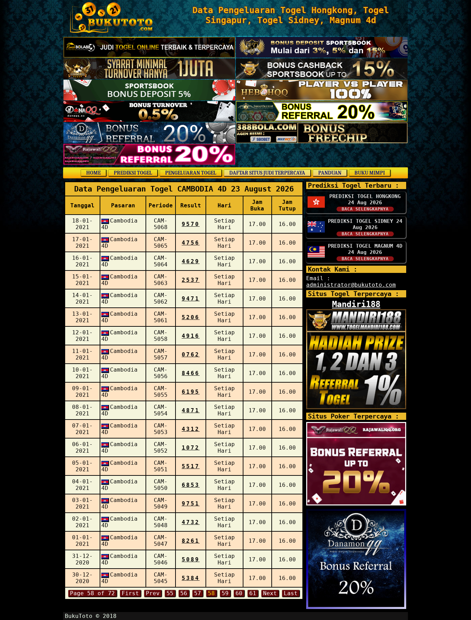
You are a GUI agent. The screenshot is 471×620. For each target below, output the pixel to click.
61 (252, 593)
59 (225, 593)
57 (197, 593)
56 (183, 593)
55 (170, 593)
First (130, 593)
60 (239, 593)
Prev (153, 593)
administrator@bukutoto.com (351, 285)
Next (270, 593)
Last (291, 593)
